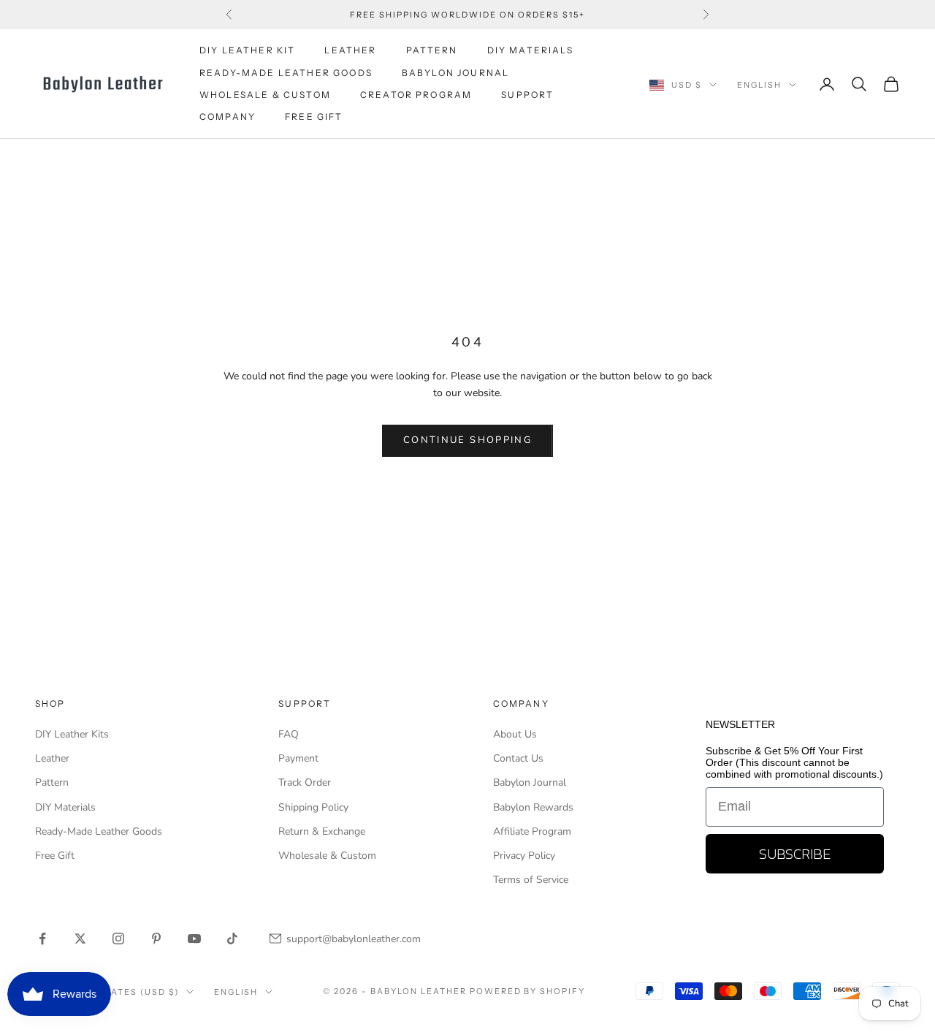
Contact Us (518, 758)
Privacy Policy (524, 856)
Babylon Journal (529, 782)
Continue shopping (467, 440)
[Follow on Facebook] (42, 938)
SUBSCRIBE (795, 854)
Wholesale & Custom (265, 94)
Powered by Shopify (528, 991)
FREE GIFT (314, 117)
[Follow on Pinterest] (156, 938)
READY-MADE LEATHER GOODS (286, 72)
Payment (298, 758)
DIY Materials (65, 807)
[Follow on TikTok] (232, 938)
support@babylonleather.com (353, 939)
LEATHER (350, 50)
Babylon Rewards (533, 807)
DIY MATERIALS (530, 50)
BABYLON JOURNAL (455, 72)
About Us (515, 734)
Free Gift (55, 856)
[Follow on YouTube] (194, 938)
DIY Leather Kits (72, 734)
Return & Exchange (321, 831)
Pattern (52, 782)
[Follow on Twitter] (80, 938)
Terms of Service (530, 880)
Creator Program (416, 94)
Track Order (304, 782)
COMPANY (227, 117)
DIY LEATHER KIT (247, 50)
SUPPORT (527, 94)
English (759, 85)
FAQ (288, 734)
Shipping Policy (313, 807)
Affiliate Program (532, 831)
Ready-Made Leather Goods (98, 831)
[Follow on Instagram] (118, 938)
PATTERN (432, 50)
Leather (52, 758)
